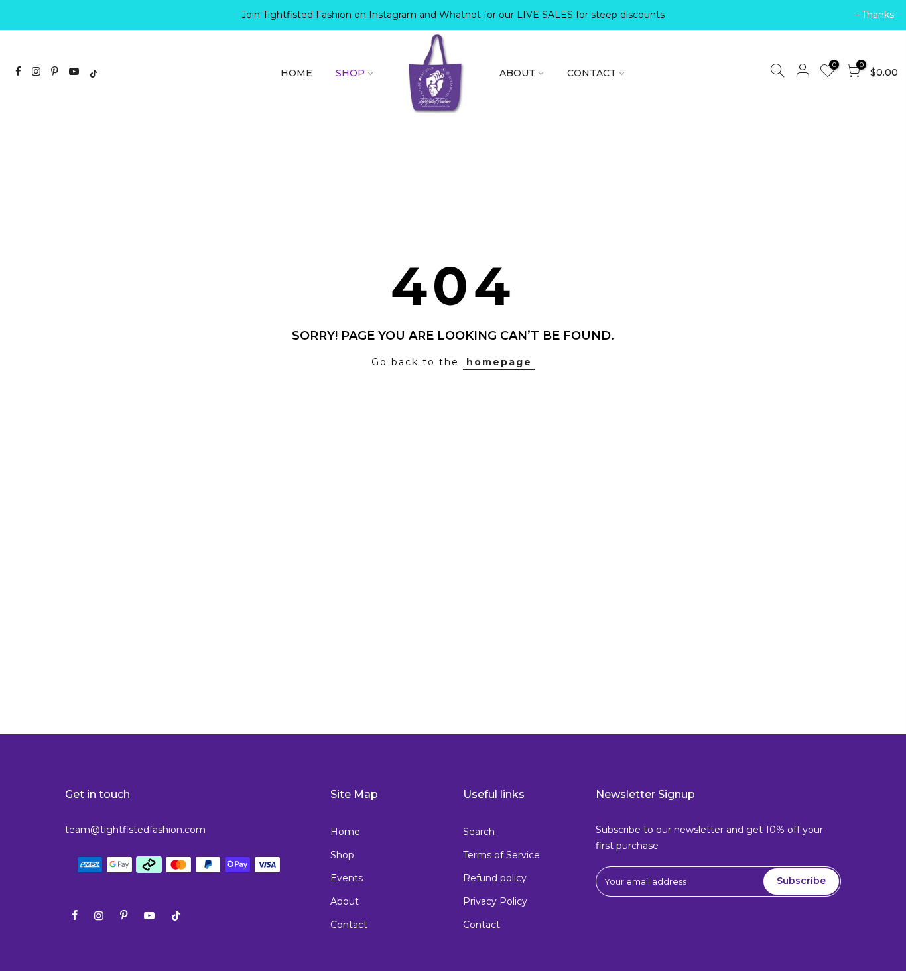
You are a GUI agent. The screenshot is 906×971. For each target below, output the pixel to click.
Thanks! (34, 15)
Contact (348, 925)
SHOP (350, 73)
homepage (499, 362)
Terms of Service (501, 855)
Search (479, 832)
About (344, 901)
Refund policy (495, 878)
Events (346, 878)
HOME (296, 73)
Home (345, 832)
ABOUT (517, 73)
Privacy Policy (495, 901)
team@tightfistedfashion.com (135, 830)
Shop (342, 855)
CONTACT (591, 73)
